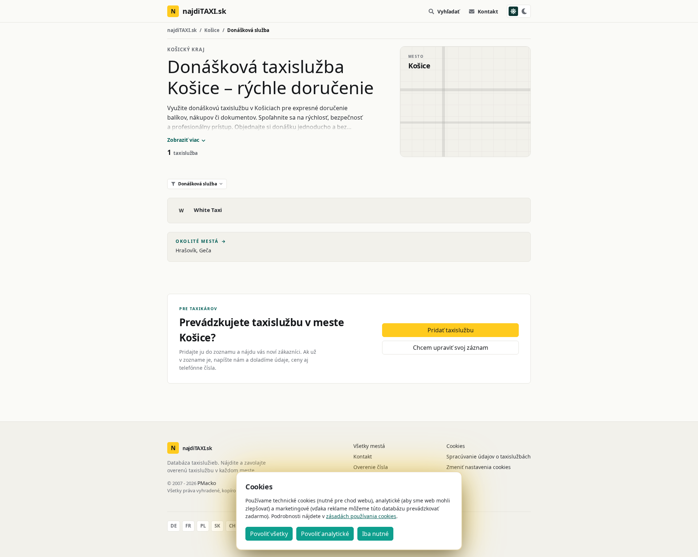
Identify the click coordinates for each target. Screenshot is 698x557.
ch (232, 525)
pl (203, 525)
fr (188, 525)
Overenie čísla (370, 467)
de (174, 525)
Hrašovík (186, 250)
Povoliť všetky (269, 534)
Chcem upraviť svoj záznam (450, 348)
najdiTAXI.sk (182, 30)
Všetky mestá (369, 445)
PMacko (206, 483)
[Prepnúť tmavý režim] (519, 11)
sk (217, 525)
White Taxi (208, 209)
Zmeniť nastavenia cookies (478, 467)
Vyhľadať (448, 11)
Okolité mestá (201, 241)
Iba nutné (375, 534)
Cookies (455, 445)
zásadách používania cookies (361, 516)
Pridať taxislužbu (451, 330)
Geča (205, 250)
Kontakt (488, 11)
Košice (212, 30)
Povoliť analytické (325, 534)
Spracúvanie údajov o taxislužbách (488, 456)
